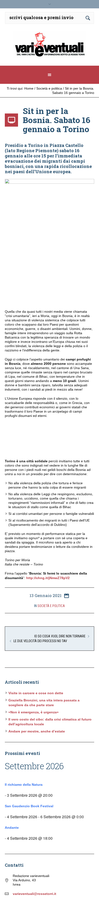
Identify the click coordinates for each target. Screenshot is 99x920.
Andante (12, 827)
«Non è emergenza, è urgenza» (33, 712)
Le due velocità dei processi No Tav (40, 641)
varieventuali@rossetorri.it (34, 894)
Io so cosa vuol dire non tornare (60, 636)
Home (28, 88)
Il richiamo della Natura (24, 784)
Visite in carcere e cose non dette (35, 693)
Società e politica (49, 88)
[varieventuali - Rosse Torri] (49, 46)
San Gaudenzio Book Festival (29, 806)
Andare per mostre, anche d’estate (36, 731)
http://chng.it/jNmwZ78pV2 (48, 578)
